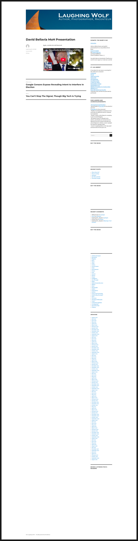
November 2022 (95, 385)
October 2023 (95, 369)
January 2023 (95, 382)
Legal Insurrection (95, 76)
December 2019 (95, 432)
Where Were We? (95, 172)
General (93, 274)
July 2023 (94, 373)
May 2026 (94, 322)
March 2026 (94, 325)
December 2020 (95, 414)
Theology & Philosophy (97, 299)
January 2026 (95, 328)
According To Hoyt (95, 80)
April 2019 (94, 444)
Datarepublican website (96, 83)
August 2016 (94, 459)
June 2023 (94, 375)
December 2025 (95, 329)
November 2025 (95, 331)
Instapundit (93, 73)
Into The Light (95, 280)
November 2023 (95, 367)
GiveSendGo (93, 43)
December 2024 (95, 347)
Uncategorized (95, 304)
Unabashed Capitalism (97, 302)
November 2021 (95, 403)
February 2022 (95, 399)
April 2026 (94, 323)
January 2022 (95, 400)
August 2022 (94, 390)
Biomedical (94, 257)
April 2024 (94, 360)
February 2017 (95, 455)
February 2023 (95, 381)
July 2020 (94, 421)
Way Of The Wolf (95, 305)
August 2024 (94, 353)
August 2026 (95, 317)
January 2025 (95, 346)
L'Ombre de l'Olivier (95, 82)
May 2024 (94, 358)
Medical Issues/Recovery (97, 283)
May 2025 (94, 340)
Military (27, 53)
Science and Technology (97, 293)
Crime (93, 263)
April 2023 (94, 378)
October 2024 (95, 350)
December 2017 (95, 449)
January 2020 (95, 431)
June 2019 (94, 441)
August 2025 (94, 335)
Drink (93, 268)
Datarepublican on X (95, 85)
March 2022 (94, 397)
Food (93, 272)
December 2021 (95, 402)
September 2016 (95, 458)
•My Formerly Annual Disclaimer (98, 104)
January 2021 (95, 412)
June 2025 (94, 338)
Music (93, 286)
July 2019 (94, 440)
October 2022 (95, 387)
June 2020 (94, 423)
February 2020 (95, 429)
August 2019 (94, 438)
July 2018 (94, 447)
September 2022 (95, 388)
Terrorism (94, 298)
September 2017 (95, 450)
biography (93, 109)
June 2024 (94, 357)
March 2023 (94, 379)
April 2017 (94, 453)
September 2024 (95, 352)
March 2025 (94, 343)
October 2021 (95, 405)
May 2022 (94, 394)
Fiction (93, 271)
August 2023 (94, 372)
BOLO (93, 260)
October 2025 (95, 332)
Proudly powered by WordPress (43, 534)
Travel (93, 301)
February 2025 (95, 344)
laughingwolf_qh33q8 (31, 49)
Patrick (93, 216)
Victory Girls (93, 77)
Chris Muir (101, 106)
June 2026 (94, 320)
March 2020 (94, 428)
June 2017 (94, 452)
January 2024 (95, 364)
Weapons (94, 307)
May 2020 (94, 425)
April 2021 (94, 408)
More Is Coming (95, 173)
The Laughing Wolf (30, 534)
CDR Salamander (94, 79)
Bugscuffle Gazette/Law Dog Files (98, 90)
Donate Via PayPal (95, 50)
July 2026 (94, 319)
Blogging (94, 258)
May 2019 (94, 443)
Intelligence (94, 278)
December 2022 (95, 384)
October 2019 (95, 435)
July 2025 (94, 337)
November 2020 (95, 415)
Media (93, 281)
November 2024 (95, 349)
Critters (93, 265)
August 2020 (94, 420)
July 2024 (94, 355)
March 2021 (94, 409)
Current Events (95, 266)
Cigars (93, 262)
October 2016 (95, 456)
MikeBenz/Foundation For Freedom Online (100, 87)
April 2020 (94, 426)
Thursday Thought (96, 178)
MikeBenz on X (94, 88)
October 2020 (95, 417)
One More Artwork (96, 176)
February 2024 (95, 363)
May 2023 (94, 376)
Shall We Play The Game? (97, 295)
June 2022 (94, 393)
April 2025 (94, 341)
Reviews (93, 292)
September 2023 (95, 370)
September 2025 (95, 334)
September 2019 (95, 437)
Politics (93, 289)
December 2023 (95, 366)
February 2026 (95, 326)
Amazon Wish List (96, 52)
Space (93, 296)
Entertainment (95, 269)
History (93, 275)
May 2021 (94, 406)
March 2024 (94, 361)
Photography (95, 287)
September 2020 (95, 418)
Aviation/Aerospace (96, 255)
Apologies (94, 175)
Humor (93, 277)
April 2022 (94, 396)
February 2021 (95, 411)
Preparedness (95, 290)
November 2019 (95, 434)
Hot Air (92, 74)
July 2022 (94, 391)
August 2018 (94, 446)
